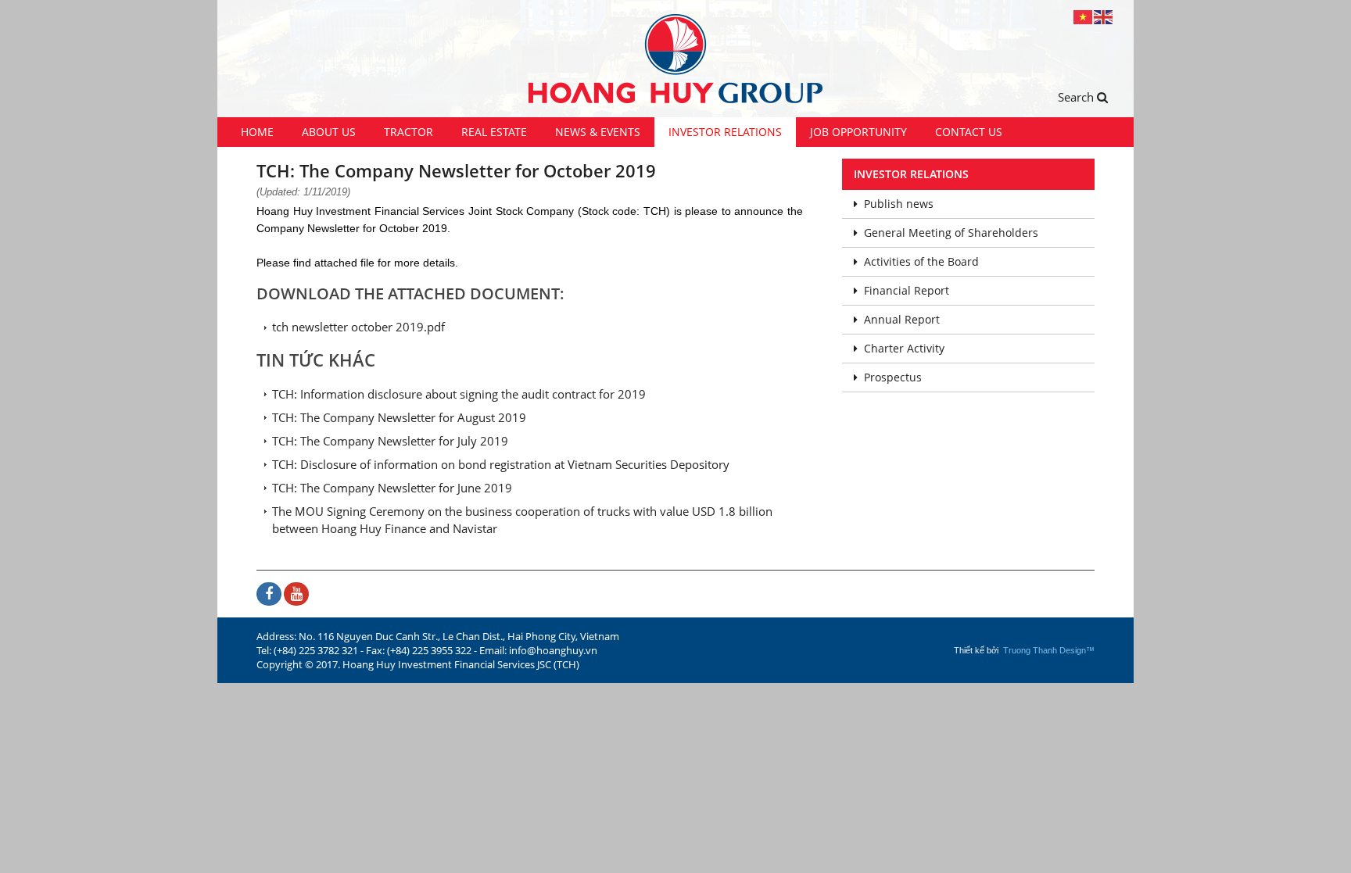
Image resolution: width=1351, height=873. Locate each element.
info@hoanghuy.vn (553, 650)
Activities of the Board (921, 261)
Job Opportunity (858, 131)
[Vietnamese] (1083, 16)
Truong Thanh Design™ (1049, 650)
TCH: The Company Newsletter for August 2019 (399, 417)
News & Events (597, 131)
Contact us (968, 131)
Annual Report (902, 319)
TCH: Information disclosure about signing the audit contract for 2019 (459, 394)
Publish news (899, 203)
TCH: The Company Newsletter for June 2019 (392, 488)
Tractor (408, 131)
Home (257, 131)
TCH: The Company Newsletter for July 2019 (390, 441)
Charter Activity (904, 348)
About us (329, 131)
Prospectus (893, 377)
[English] (1104, 16)
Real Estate (494, 131)
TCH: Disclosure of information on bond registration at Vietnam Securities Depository (500, 464)
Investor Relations (725, 131)
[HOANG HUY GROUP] (675, 58)
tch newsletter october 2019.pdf (358, 327)
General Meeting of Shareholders (951, 232)
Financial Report (906, 290)
